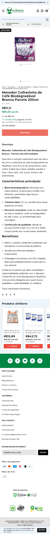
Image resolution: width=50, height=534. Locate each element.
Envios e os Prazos (9, 385)
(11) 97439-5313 (8, 430)
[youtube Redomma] (25, 360)
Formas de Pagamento (10, 410)
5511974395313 (8, 425)
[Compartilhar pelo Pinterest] (14, 295)
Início (3, 87)
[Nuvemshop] (25, 525)
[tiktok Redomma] (32, 360)
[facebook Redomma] (17, 360)
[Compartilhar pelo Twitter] (10, 295)
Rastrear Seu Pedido (9, 405)
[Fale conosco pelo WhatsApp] (42, 11)
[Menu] (3, 11)
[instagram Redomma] (10, 360)
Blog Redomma (8, 381)
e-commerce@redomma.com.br (14, 435)
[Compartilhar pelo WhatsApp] (2, 295)
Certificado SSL (8, 401)
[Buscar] (47, 19)
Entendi (42, 530)
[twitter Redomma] (39, 360)
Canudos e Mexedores (24, 87)
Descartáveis (11, 87)
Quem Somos (7, 376)
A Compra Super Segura (11, 414)
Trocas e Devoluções (10, 390)
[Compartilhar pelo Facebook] (6, 295)
